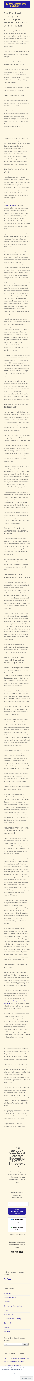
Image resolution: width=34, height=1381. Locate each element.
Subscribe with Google (18, 1228)
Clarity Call (7, 1323)
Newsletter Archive (10, 1297)
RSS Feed (7, 1331)
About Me (7, 1327)
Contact (6, 1310)
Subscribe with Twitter (18, 1221)
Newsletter (7, 1293)
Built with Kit (17, 1251)
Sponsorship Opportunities (13, 1306)
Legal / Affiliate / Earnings (12, 1319)
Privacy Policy (8, 1314)
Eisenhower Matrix (10, 205)
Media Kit (7, 1302)
